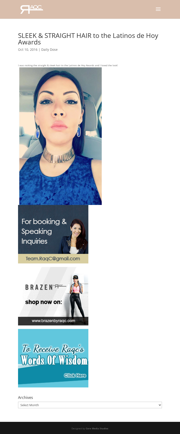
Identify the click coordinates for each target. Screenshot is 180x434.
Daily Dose (49, 49)
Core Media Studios (97, 428)
